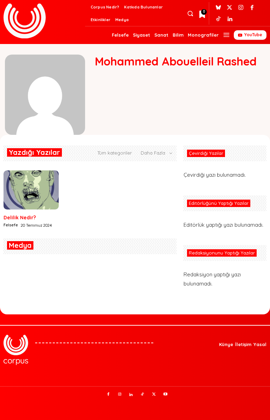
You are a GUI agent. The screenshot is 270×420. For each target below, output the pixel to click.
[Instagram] (240, 7)
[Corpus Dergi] (43, 21)
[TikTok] (143, 395)
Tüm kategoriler (114, 153)
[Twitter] (229, 7)
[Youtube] (166, 395)
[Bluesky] (218, 7)
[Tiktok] (218, 19)
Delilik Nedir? (20, 217)
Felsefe (11, 225)
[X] (154, 395)
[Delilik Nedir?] (31, 189)
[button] (190, 13)
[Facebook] (252, 7)
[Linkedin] (229, 19)
